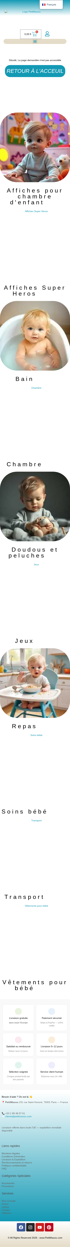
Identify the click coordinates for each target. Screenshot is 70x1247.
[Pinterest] (49, 1227)
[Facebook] (21, 1227)
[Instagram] (30, 1227)
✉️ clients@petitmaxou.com (17, 1116)
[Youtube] (40, 1227)
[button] (35, 41)
